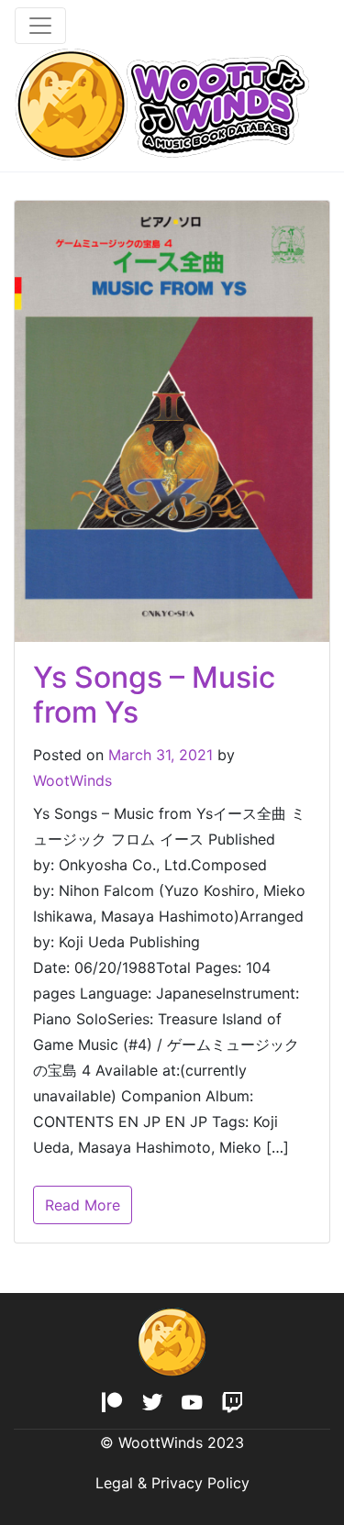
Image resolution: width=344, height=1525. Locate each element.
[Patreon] (111, 1403)
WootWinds (72, 780)
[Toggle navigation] (40, 25)
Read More (82, 1205)
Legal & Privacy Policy (172, 1483)
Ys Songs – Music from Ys (154, 694)
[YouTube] (192, 1403)
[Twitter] (152, 1403)
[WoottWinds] (162, 104)
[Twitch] (232, 1403)
